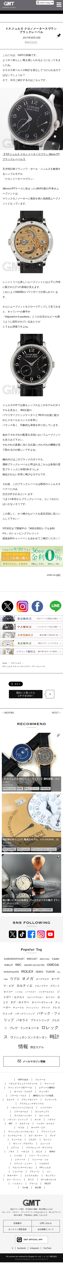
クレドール (40, 1079)
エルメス (11, 1099)
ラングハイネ (51, 1099)
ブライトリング (40, 1020)
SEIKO (39, 971)
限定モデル (37, 1047)
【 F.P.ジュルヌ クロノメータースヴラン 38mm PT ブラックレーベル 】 (31, 157)
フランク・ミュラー (23, 1163)
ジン (49, 1171)
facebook (21, 1248)
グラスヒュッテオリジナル (31, 1103)
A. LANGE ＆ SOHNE (43, 910)
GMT (58, 575)
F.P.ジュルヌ (31, 42)
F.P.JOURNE (10, 849)
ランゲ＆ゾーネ (29, 1028)
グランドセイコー (30, 1099)
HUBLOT (8, 965)
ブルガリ (33, 1139)
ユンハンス (45, 1143)
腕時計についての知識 (43, 1095)
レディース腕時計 (47, 1087)
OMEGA (53, 964)
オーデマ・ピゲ (38, 1127)
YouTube (47, 1248)
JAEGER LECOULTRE (34, 965)
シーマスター (30, 992)
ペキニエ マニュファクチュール (23, 1083)
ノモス (11, 1151)
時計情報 (46, 788)
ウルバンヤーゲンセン (23, 1167)
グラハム (33, 1183)
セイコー (50, 997)
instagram (34, 1248)
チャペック (49, 1083)
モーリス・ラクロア (23, 1091)
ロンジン (48, 1139)
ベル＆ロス (44, 1163)
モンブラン (51, 1175)
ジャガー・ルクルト (45, 1123)
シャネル (19, 992)
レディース (20, 1159)
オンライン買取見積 (17, 1229)
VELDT (47, 1183)
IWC (20, 788)
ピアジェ (15, 1147)
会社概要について (46, 1229)
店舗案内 (17, 1223)
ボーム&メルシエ (48, 1179)
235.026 (8, 910)
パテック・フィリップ (18, 1119)
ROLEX (27, 971)
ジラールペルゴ (21, 1111)
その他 (25, 1187)
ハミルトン (17, 1183)
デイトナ (45, 1007)
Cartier (55, 959)
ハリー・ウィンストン (39, 1155)
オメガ (28, 978)
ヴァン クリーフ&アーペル (20, 1087)
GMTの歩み (23, 1079)
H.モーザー (13, 1175)
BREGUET (32, 959)
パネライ (22, 1020)
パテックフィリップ (25, 1013)
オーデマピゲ (42, 979)
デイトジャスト (32, 1008)
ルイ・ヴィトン (32, 788)
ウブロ (15, 978)
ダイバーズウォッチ (42, 1002)
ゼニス (39, 1151)
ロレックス (44, 1115)
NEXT (55, 712)
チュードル (18, 1007)
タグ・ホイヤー (19, 1002)
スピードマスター (35, 997)
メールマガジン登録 (34, 1061)
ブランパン (35, 1171)
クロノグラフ (41, 986)
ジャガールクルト (46, 992)
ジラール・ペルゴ (18, 1095)
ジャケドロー (46, 1107)
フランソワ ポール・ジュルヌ (44, 849)
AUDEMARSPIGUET (14, 959)
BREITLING (45, 959)
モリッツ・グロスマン (23, 1143)
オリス (31, 1179)
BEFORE (9, 712)
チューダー (44, 1091)
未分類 (38, 1187)
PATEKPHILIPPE (11, 972)
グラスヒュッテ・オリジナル (39, 1147)
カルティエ (24, 985)
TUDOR (50, 971)
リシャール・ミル (40, 1159)
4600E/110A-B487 (23, 910)
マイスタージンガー (23, 1115)
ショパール (18, 1171)
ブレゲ (13, 1028)
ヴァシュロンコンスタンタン (28, 1037)
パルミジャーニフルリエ (22, 1107)
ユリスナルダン (32, 1175)
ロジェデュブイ (42, 1111)
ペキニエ (25, 1151)
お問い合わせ (46, 1223)
